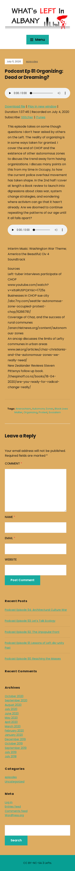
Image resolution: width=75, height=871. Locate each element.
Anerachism (23, 408)
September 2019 (16, 748)
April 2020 (11, 722)
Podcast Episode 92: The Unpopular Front (32, 632)
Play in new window (42, 106)
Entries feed (13, 806)
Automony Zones (42, 408)
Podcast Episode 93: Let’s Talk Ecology (30, 621)
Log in (8, 802)
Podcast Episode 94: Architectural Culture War (36, 610)
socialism (55, 412)
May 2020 (11, 718)
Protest (43, 412)
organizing (31, 412)
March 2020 (13, 726)
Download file (15, 106)
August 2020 (13, 705)
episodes (32, 61)
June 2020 (12, 713)
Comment (13, 463)
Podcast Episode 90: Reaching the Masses (33, 659)
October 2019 (14, 743)
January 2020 (14, 735)
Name (10, 517)
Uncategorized (14, 781)
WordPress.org (14, 815)
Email (10, 538)
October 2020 (14, 696)
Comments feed (16, 811)
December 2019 (15, 739)
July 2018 (11, 756)
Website (11, 559)
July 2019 (11, 752)
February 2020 (14, 731)
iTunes (40, 117)
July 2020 (11, 709)
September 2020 (16, 700)
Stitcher (27, 117)
